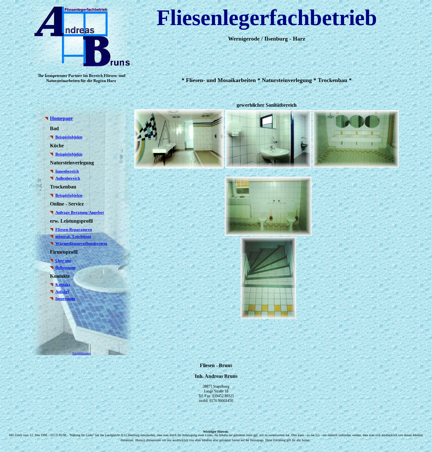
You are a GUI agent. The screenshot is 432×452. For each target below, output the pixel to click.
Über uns (63, 260)
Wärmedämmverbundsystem (81, 243)
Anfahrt (62, 291)
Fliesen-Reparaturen (73, 229)
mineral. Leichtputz (73, 236)
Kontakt (62, 284)
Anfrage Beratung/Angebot (79, 212)
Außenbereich (67, 178)
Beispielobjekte (69, 137)
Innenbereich (67, 171)
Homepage (61, 118)
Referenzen (65, 267)
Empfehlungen (81, 353)
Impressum (65, 298)
